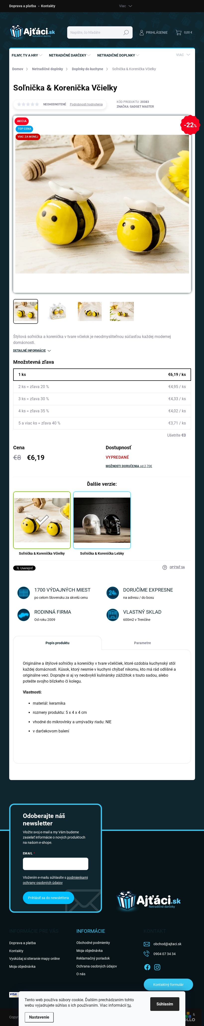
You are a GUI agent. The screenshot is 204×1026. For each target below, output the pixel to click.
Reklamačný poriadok (93, 958)
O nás (80, 974)
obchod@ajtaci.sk (167, 944)
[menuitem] (28, 55)
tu (129, 1005)
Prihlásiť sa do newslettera (48, 898)
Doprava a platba (22, 6)
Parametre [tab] (142, 643)
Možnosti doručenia (129, 466)
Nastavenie (39, 1017)
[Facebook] (147, 966)
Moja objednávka (22, 966)
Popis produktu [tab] (57, 643)
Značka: (135, 106)
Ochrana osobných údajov (96, 966)
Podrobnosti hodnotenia (86, 104)
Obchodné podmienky (93, 943)
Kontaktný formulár (168, 985)
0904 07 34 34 (164, 954)
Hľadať (126, 32)
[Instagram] (157, 966)
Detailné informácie (29, 350)
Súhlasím (164, 1004)
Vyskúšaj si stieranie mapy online (34, 959)
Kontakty (48, 6)
